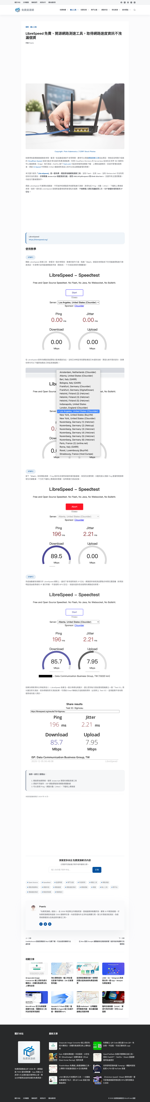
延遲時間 (58, 882)
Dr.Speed (37, 167)
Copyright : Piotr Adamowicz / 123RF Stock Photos (75, 151)
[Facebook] (121, 2)
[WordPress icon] (49, 924)
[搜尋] (134, 10)
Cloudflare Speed (35, 161)
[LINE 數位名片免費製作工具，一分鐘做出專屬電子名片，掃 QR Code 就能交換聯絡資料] (53, 1080)
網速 (93, 887)
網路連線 (83, 887)
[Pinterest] (128, 2)
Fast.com (67, 164)
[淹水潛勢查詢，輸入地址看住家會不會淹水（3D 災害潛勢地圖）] (62, 969)
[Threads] (134, 2)
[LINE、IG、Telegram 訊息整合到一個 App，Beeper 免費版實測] (113, 969)
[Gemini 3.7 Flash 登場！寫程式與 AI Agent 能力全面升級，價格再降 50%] (62, 997)
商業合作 (43, 2)
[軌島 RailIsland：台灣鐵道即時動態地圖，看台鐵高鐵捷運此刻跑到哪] (88, 997)
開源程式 (58, 892)
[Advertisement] (75, 63)
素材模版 (125, 10)
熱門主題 (94, 10)
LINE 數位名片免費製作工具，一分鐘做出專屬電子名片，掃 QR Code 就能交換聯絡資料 (74, 1080)
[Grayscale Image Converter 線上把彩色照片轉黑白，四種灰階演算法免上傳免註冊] (37, 969)
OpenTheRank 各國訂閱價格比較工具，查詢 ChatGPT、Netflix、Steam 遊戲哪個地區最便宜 (118, 1057)
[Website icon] (45, 924)
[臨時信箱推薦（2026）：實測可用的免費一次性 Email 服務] (113, 997)
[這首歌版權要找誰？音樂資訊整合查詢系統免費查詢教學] (88, 969)
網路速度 (57, 887)
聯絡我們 (34, 2)
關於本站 (17, 2)
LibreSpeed (43, 173)
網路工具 (93, 882)
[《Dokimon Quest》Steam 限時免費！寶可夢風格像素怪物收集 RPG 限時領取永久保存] (97, 1080)
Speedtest (46, 882)
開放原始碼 (46, 892)
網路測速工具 (93, 158)
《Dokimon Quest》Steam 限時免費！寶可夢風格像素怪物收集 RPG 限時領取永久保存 (119, 1080)
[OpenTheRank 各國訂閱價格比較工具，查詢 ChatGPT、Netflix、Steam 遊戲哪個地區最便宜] (97, 1057)
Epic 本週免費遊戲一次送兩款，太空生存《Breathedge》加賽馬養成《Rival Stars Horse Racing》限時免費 (74, 1057)
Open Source (32, 882)
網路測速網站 (32, 887)
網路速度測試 (70, 887)
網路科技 (104, 10)
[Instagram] (131, 2)
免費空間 (84, 10)
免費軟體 (63, 10)
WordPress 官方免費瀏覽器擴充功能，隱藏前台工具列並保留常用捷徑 (36, 1009)
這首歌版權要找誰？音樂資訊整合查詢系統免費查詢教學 (87, 980)
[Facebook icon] (41, 924)
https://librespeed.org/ (38, 240)
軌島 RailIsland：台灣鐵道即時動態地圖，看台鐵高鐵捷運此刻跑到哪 (87, 1009)
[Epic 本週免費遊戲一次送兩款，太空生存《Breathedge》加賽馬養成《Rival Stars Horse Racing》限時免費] (53, 1057)
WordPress (128, 1098)
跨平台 (114, 887)
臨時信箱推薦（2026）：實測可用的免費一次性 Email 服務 (112, 1009)
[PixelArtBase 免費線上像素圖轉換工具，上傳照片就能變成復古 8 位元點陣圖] (53, 1069)
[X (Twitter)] (125, 2)
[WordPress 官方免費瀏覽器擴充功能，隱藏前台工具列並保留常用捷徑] (37, 997)
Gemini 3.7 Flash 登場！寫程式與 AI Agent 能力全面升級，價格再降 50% (62, 1009)
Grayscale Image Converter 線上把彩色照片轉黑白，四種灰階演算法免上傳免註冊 (75, 1046)
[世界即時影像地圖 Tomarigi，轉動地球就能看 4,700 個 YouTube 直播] (97, 1069)
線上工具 (73, 10)
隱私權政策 (52, 2)
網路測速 (105, 882)
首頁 (27, 27)
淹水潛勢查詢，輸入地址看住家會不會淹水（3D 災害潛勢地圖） (62, 980)
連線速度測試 (32, 892)
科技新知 (81, 882)
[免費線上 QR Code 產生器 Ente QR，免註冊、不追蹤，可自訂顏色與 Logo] (97, 1046)
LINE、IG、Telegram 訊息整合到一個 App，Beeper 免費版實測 (112, 980)
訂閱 (97, 870)
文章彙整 (26, 2)
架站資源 (115, 10)
